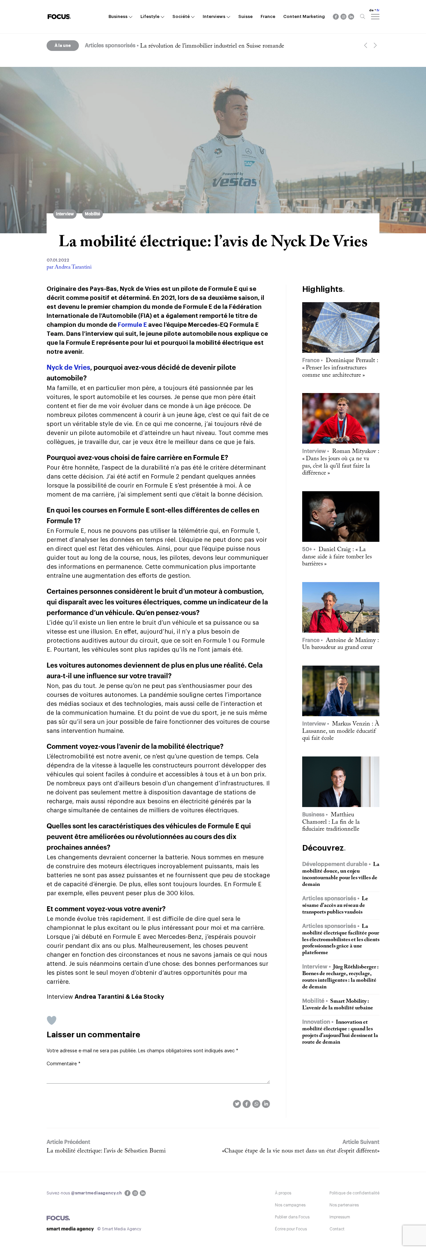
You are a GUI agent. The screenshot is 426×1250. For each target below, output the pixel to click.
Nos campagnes (290, 1205)
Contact (336, 1229)
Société (181, 16)
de (371, 10)
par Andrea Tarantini (69, 267)
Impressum (339, 1217)
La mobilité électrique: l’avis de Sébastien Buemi (106, 1151)
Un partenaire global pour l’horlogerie (186, 46)
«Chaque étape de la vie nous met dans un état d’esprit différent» (300, 1151)
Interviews (214, 16)
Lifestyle (149, 16)
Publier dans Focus (292, 1217)
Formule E (132, 325)
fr (378, 10)
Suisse (245, 16)
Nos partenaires (344, 1205)
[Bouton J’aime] (52, 1020)
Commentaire (64, 1064)
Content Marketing (304, 16)
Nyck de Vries (68, 367)
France (268, 16)
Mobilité (92, 214)
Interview (65, 214)
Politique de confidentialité (354, 1193)
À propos (283, 1193)
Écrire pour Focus (291, 1229)
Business (117, 16)
